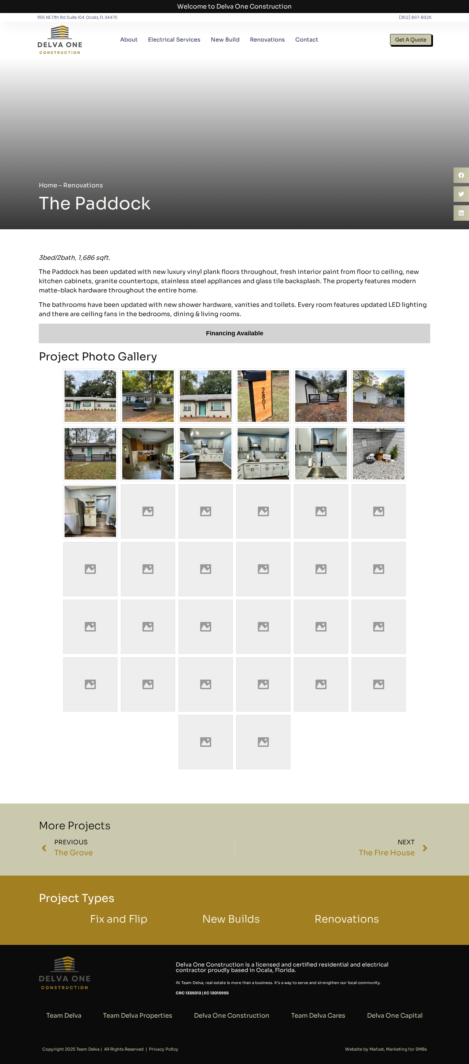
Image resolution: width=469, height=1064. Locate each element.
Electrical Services (174, 39)
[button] (461, 175)
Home (48, 185)
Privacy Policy (163, 1049)
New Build (225, 39)
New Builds (231, 919)
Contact (306, 39)
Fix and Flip (119, 919)
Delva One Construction (232, 1015)
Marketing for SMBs (406, 1049)
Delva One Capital (395, 1015)
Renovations (267, 39)
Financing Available (234, 333)
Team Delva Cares (318, 1015)
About (129, 39)
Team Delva (63, 1015)
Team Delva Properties (137, 1015)
